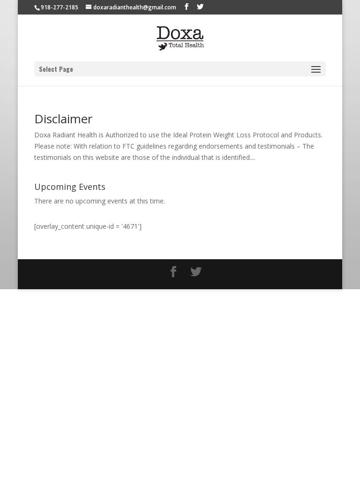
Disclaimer (63, 118)
